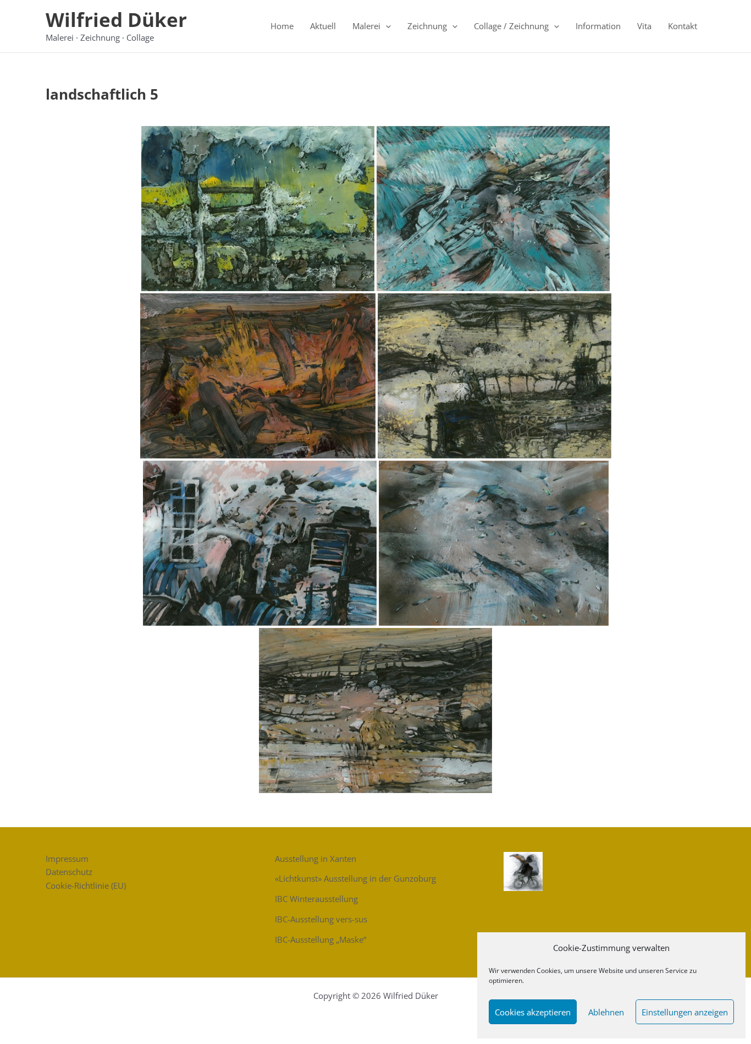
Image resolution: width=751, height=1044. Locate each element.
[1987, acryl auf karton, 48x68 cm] (260, 543)
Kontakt (682, 25)
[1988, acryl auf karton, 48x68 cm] (494, 375)
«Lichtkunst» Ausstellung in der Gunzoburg (355, 878)
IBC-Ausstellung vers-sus (321, 919)
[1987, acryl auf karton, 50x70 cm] (494, 543)
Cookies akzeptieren (533, 1012)
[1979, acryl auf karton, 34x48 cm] (257, 208)
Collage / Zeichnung (511, 25)
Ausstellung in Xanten (315, 858)
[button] (385, 26)
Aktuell (323, 25)
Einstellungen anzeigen (685, 1012)
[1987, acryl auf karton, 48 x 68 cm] (493, 208)
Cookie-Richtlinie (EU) (86, 885)
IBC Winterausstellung (316, 898)
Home (282, 25)
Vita (644, 25)
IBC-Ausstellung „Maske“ (320, 939)
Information (598, 25)
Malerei (366, 25)
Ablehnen (606, 1012)
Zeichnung (427, 25)
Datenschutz (69, 871)
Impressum (67, 858)
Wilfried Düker (116, 19)
